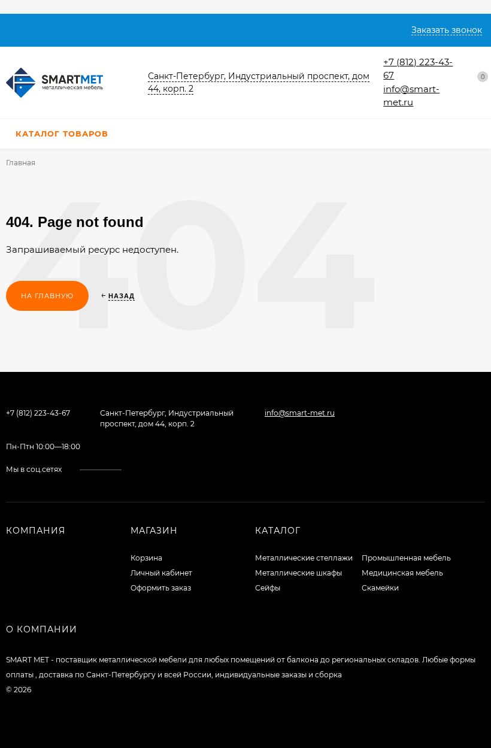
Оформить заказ (161, 587)
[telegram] (162, 469)
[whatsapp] (150, 469)
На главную (47, 296)
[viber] (173, 469)
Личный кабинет (161, 572)
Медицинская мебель (402, 572)
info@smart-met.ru (300, 412)
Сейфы (267, 587)
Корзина (146, 557)
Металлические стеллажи (304, 557)
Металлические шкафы (298, 572)
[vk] (139, 469)
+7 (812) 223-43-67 (38, 412)
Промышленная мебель (406, 557)
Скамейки (380, 587)
